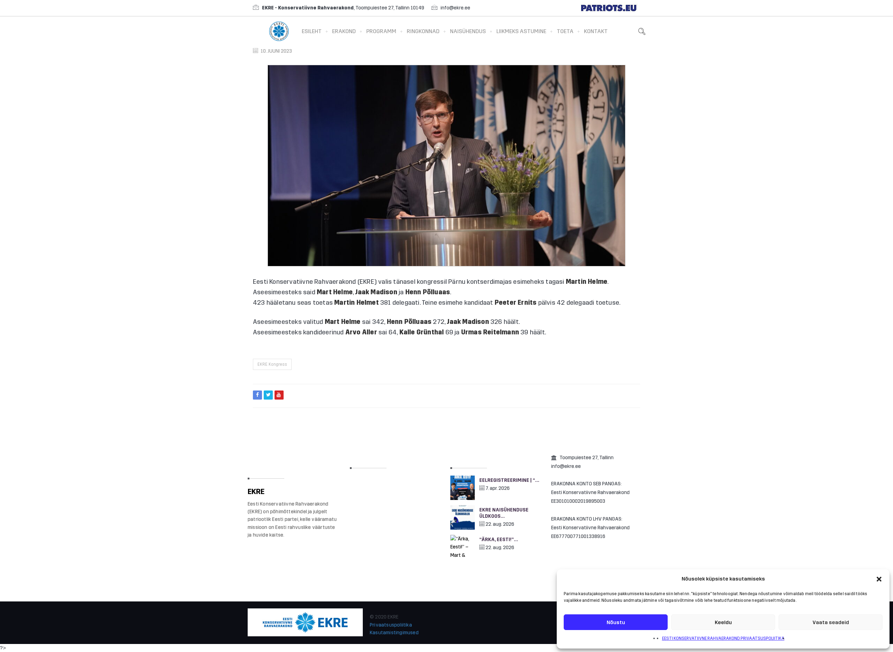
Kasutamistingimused (394, 633)
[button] (879, 579)
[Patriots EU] (608, 8)
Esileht (312, 31)
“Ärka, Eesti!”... (498, 540)
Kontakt (596, 31)
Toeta (565, 31)
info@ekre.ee (455, 8)
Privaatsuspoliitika (391, 625)
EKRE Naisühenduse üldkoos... (503, 513)
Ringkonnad (423, 31)
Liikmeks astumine (521, 31)
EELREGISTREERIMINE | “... (509, 480)
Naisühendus (468, 31)
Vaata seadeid (830, 622)
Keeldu (723, 622)
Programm (381, 31)
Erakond (344, 31)
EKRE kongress (272, 364)
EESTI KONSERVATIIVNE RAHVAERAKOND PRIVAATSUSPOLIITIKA (723, 638)
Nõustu (616, 622)
